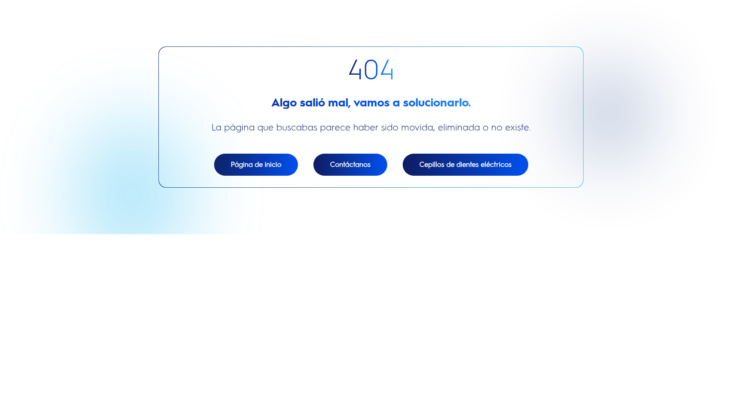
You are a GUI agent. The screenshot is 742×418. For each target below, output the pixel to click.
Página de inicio (256, 164)
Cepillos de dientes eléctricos (465, 164)
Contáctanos (350, 164)
